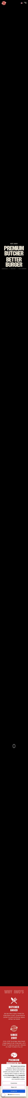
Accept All (14, 1091)
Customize (14, 1083)
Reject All (14, 1087)
